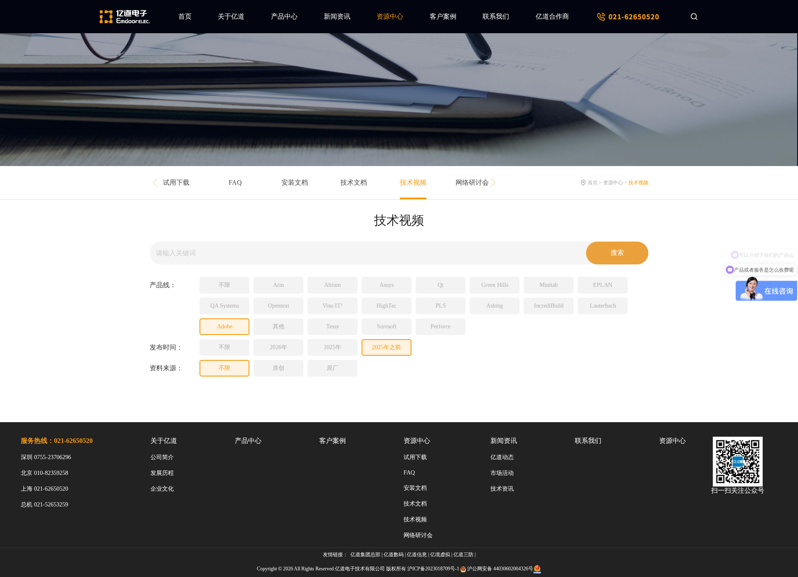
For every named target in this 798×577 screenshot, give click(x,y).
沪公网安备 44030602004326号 (500, 569)
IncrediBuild (549, 306)
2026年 (278, 347)
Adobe (224, 326)
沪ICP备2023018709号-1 (433, 569)
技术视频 (413, 182)
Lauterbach (603, 306)
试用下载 (176, 182)
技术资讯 (502, 489)
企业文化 (162, 489)
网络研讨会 (472, 182)
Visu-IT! (333, 306)
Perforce (441, 326)
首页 (185, 16)
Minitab (548, 285)
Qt (440, 285)
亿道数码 (394, 554)
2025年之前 (386, 347)
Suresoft (387, 326)
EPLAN (602, 285)
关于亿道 (231, 16)
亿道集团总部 (365, 554)
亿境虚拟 (440, 554)
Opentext (278, 306)
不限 (224, 285)
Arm (278, 285)
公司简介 (162, 457)
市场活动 (502, 473)
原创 (278, 368)
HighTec (387, 306)
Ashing (494, 306)
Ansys (386, 285)
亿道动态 (502, 457)
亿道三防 (463, 554)
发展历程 (162, 473)
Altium (332, 285)
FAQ (235, 182)
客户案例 (443, 16)
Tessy (332, 326)
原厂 (332, 368)
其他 (278, 326)
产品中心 (284, 16)
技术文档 (353, 182)
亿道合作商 (552, 16)
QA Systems (224, 306)
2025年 (332, 347)
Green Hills (494, 285)
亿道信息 (417, 554)
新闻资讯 (337, 16)
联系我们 (496, 16)
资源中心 (390, 16)
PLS (441, 306)
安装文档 (294, 182)
